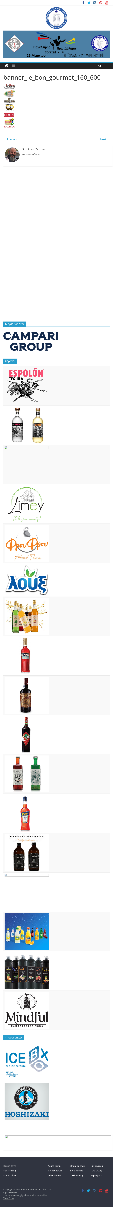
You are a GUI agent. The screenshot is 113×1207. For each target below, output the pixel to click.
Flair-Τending (9, 1170)
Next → (105, 139)
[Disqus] (56, 207)
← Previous (10, 139)
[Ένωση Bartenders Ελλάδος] (6, 66)
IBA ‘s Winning (76, 1170)
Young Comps (55, 1166)
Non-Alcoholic (10, 1175)
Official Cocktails (77, 1166)
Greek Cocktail (55, 1170)
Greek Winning (76, 1175)
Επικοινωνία (97, 1166)
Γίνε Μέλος (96, 1170)
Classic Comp (9, 1166)
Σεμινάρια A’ (97, 1175)
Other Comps (54, 1175)
